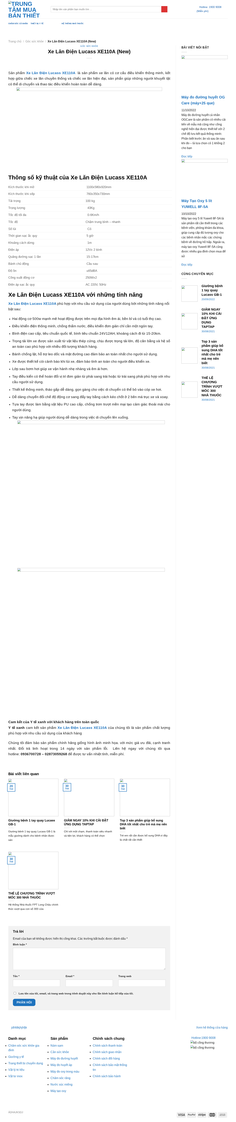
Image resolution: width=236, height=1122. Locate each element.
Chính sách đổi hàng (106, 1058)
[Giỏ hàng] (226, 9)
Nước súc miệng (61, 1084)
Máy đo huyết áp (61, 1064)
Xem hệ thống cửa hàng (212, 1027)
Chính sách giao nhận (107, 1052)
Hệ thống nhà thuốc (73, 23)
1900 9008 (203, 1037)
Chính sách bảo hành (107, 1076)
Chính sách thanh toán (107, 1045)
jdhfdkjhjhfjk (19, 1027)
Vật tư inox (15, 1076)
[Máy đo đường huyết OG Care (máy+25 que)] (204, 74)
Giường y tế (16, 1056)
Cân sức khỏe (60, 1052)
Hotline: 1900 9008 (210, 7)
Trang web (124, 976)
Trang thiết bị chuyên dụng (25, 1063)
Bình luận (20, 944)
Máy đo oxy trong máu (65, 1071)
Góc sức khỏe (54, 23)
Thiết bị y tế (37, 23)
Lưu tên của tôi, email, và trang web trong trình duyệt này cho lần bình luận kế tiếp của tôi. (76, 993)
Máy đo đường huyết (64, 1058)
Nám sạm (57, 1045)
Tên (16, 976)
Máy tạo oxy (58, 1090)
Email (70, 976)
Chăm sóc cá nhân (18, 23)
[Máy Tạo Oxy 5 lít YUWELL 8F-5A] (204, 178)
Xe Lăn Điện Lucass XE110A (50, 73)
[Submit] (164, 9)
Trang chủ (14, 41)
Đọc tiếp (186, 156)
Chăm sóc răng (60, 1078)
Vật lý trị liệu (16, 1069)
